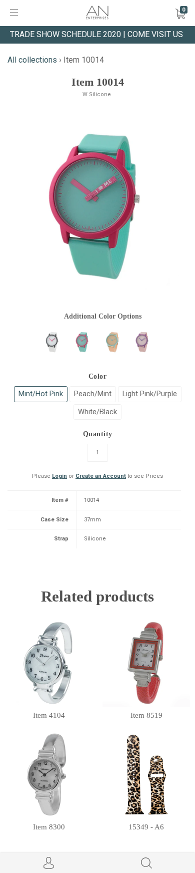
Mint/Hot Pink (40, 393)
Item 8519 (146, 715)
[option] (98, 206)
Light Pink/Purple (149, 393)
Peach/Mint (93, 393)
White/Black (97, 411)
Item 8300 (49, 827)
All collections (32, 60)
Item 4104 (49, 715)
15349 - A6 (146, 827)
